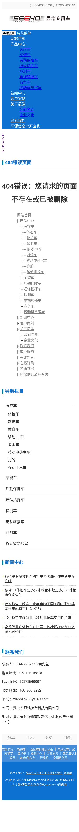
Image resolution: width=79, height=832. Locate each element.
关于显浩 (18, 104)
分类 (49, 738)
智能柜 (44, 757)
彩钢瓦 (8, 753)
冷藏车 (30, 773)
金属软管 (52, 753)
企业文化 (26, 115)
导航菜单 (24, 33)
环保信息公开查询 (25, 126)
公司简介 (26, 110)
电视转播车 (28, 77)
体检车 (32, 232)
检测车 (25, 71)
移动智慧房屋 (30, 88)
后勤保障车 (28, 60)
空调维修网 (60, 757)
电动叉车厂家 (66, 749)
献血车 (32, 243)
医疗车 (25, 50)
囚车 (36, 773)
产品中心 (18, 44)
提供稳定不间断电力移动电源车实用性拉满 (38, 618)
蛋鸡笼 (22, 753)
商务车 (25, 82)
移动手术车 (35, 272)
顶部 (68, 738)
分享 (11, 738)
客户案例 (18, 99)
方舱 (30, 266)
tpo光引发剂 (27, 757)
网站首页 (18, 39)
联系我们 (18, 121)
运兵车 (43, 773)
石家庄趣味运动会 (41, 749)
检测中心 (36, 753)
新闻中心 (18, 93)
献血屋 (68, 773)
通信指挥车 (28, 66)
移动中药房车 (37, 261)
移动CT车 (34, 249)
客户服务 (27, 352)
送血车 (51, 773)
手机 (30, 738)
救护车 (32, 238)
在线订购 (27, 363)
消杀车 (32, 255)
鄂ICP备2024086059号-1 (33, 784)
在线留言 (27, 357)
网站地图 (62, 784)
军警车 (25, 55)
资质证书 (27, 369)
